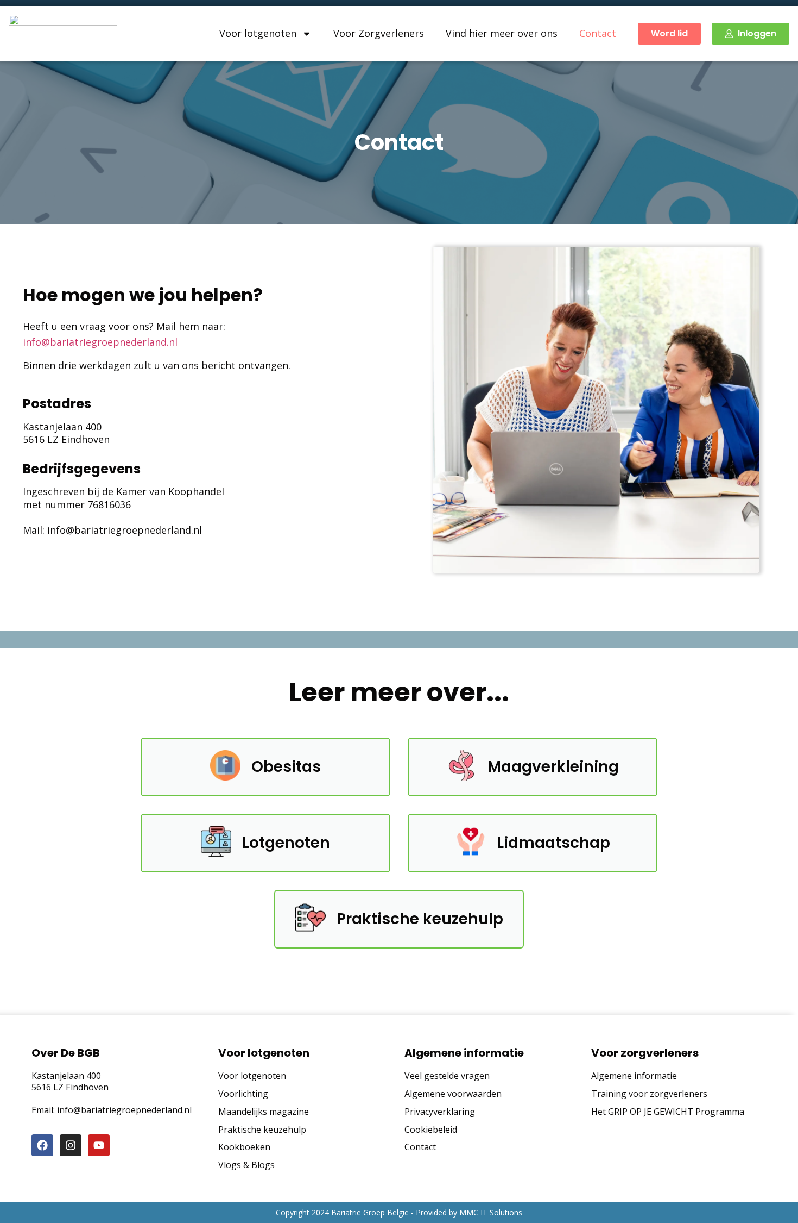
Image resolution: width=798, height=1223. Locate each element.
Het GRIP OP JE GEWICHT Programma (667, 1112)
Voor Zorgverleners (378, 33)
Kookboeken (244, 1147)
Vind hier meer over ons (502, 33)
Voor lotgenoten (257, 33)
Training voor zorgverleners (649, 1094)
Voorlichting (243, 1094)
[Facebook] (42, 1145)
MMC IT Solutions (490, 1212)
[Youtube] (99, 1145)
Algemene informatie (634, 1076)
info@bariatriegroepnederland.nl (100, 341)
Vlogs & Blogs (246, 1165)
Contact (597, 33)
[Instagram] (70, 1145)
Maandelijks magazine (263, 1112)
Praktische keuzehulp (262, 1129)
